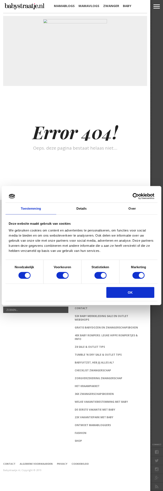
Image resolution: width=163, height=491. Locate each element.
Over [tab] (132, 208)
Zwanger (111, 6)
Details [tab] (81, 208)
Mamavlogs (89, 6)
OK (130, 292)
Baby (127, 6)
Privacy (62, 463)
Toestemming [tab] (31, 208)
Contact (9, 463)
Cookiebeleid (80, 463)
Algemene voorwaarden (36, 463)
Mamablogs (64, 6)
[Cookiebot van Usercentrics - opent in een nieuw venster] (135, 196)
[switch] (62, 275)
